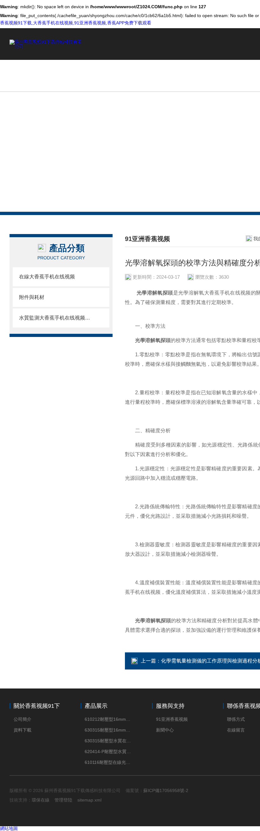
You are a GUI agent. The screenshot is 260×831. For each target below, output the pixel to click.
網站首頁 (157, 75)
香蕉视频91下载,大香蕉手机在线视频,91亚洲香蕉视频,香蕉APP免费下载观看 (75, 22)
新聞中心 (165, 730)
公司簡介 (22, 719)
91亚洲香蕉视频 (172, 719)
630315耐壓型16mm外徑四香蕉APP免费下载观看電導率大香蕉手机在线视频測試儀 (109, 730)
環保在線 (40, 799)
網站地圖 (9, 828)
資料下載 (22, 730)
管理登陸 (63, 799)
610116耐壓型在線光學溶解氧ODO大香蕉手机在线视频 (109, 762)
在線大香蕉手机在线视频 (47, 276)
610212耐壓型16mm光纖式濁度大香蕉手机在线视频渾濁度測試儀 (109, 719)
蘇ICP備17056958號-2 (165, 790)
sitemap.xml (89, 799)
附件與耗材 (31, 297)
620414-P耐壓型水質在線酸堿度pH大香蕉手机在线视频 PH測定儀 (109, 751)
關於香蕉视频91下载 (206, 75)
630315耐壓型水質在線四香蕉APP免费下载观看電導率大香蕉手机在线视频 (109, 740)
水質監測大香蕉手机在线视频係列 (54, 317)
